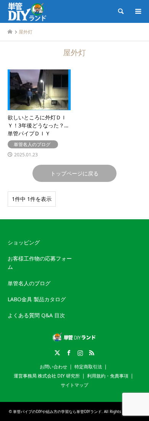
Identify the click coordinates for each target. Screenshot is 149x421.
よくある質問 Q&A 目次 (36, 315)
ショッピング (24, 242)
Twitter (57, 352)
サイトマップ (74, 385)
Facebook (68, 352)
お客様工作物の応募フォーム (40, 262)
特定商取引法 (88, 366)
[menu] (137, 11)
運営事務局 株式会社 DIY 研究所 (47, 376)
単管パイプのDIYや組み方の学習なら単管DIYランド (57, 411)
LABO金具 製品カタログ (37, 299)
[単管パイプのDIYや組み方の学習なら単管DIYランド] (27, 11)
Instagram (80, 352)
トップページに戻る (74, 173)
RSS (91, 352)
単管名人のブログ (29, 283)
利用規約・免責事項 (107, 376)
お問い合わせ (53, 366)
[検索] (120, 11)
